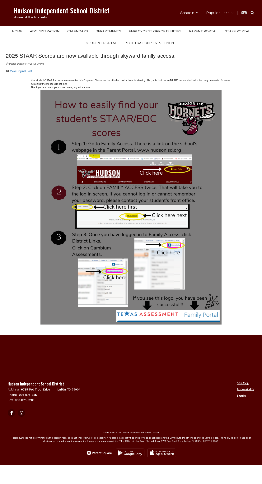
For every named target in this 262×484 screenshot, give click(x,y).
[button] (189, 13)
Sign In (241, 395)
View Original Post (21, 71)
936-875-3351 (29, 394)
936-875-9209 (25, 400)
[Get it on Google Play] (130, 453)
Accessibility (245, 389)
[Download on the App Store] (161, 453)
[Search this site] (252, 13)
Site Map (243, 383)
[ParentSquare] (99, 453)
